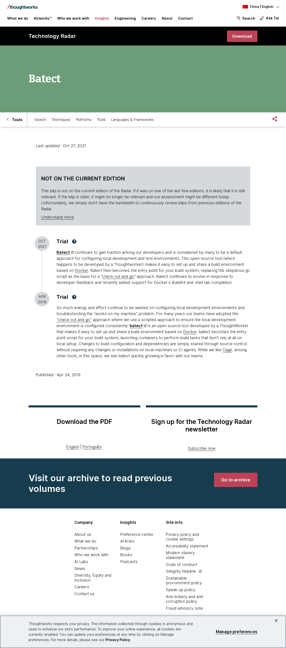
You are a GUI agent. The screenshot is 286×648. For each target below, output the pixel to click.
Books (126, 554)
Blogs (125, 548)
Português (92, 446)
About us (82, 534)
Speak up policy (180, 589)
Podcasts (129, 561)
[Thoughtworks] (22, 5)
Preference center (137, 534)
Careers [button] (148, 18)
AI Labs (81, 561)
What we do (85, 541)
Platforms (83, 119)
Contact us (84, 593)
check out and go (118, 276)
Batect (63, 252)
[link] (242, 36)
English (72, 446)
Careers (81, 586)
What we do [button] (17, 18)
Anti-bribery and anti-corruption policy (185, 599)
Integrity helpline (181, 571)
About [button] (167, 18)
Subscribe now (201, 448)
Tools (101, 119)
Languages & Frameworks (132, 119)
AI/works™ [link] (43, 18)
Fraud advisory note (184, 608)
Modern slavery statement (180, 555)
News (79, 568)
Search (248, 18)
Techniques (60, 119)
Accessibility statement (187, 546)
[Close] (276, 620)
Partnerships (86, 548)
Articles (127, 541)
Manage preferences (236, 631)
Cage (227, 349)
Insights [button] (102, 18)
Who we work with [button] (73, 18)
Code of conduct (181, 564)
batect (136, 325)
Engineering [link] (125, 18)
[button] (74, 241)
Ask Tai (272, 18)
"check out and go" (74, 319)
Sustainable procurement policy (184, 580)
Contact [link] (185, 18)
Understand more (57, 217)
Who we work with (91, 554)
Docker (81, 270)
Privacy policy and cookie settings (182, 537)
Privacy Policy (117, 640)
